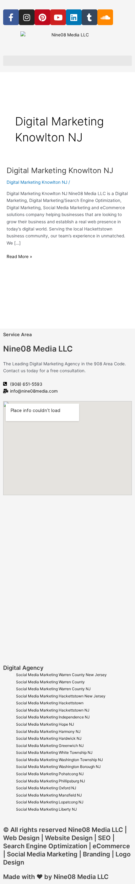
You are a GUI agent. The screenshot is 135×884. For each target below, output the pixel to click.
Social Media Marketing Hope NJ (45, 724)
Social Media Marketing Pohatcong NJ (50, 773)
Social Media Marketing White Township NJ (54, 752)
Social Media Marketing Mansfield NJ (49, 795)
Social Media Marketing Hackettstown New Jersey (60, 696)
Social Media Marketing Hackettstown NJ (52, 710)
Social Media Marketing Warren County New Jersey (61, 674)
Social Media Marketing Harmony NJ (48, 731)
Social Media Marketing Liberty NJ (46, 809)
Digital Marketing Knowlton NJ (60, 170)
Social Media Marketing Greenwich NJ (50, 745)
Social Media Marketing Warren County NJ (53, 688)
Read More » (19, 256)
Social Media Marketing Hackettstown (50, 703)
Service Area (17, 334)
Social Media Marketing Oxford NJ (46, 788)
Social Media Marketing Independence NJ (53, 717)
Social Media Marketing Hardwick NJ (49, 738)
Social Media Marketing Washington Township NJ (59, 759)
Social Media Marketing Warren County (50, 682)
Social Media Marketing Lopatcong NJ (50, 802)
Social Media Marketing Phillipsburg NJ (50, 781)
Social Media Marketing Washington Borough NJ (58, 766)
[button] (67, 61)
